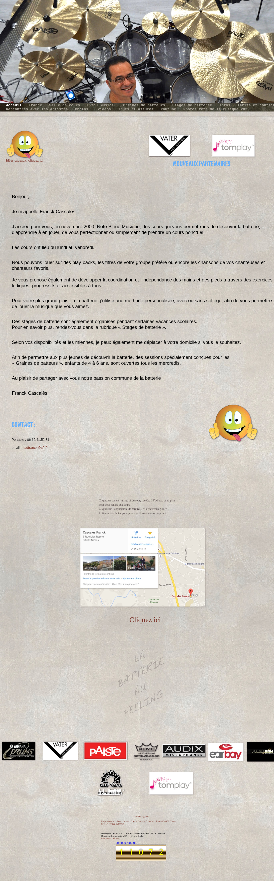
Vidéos (105, 109)
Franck (36, 105)
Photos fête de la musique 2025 (216, 109)
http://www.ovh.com (110, 838)
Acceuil (15, 105)
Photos (84, 109)
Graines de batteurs (145, 105)
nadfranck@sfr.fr (35, 448)
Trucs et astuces (137, 109)
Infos (225, 105)
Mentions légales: (141, 816)
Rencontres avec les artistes (38, 109)
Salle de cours (65, 105)
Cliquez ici (145, 620)
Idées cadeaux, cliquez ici (24, 160)
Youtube (169, 109)
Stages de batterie (193, 105)
